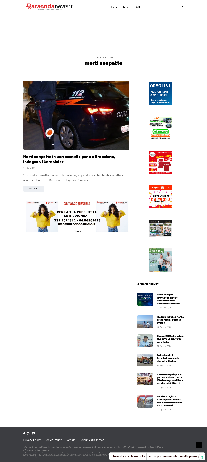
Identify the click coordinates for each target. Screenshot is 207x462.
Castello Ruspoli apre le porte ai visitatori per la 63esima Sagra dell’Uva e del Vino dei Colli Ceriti (170, 379)
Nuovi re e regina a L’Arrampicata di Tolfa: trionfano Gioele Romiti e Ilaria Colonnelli (169, 401)
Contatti (71, 440)
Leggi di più (34, 189)
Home (114, 7)
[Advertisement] (103, 35)
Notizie (127, 7)
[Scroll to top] (199, 445)
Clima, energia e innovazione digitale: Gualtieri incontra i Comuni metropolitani (168, 299)
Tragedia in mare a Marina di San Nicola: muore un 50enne (170, 319)
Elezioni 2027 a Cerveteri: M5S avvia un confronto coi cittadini (170, 338)
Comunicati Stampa (92, 440)
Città (138, 7)
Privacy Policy (32, 440)
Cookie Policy (53, 440)
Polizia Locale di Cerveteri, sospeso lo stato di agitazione (168, 358)
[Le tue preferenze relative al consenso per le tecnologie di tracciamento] (202, 457)
